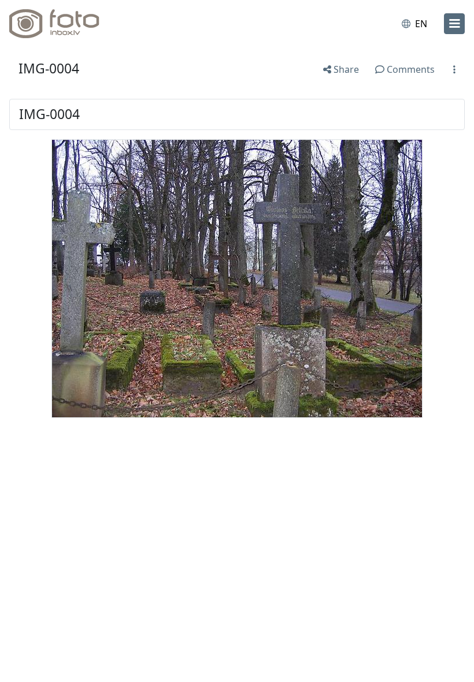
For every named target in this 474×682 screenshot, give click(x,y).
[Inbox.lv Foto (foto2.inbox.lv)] (59, 23)
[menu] (454, 23)
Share (345, 69)
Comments (409, 69)
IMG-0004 (48, 68)
